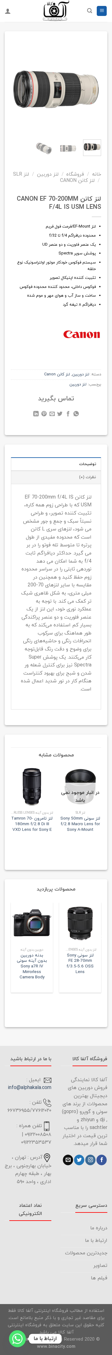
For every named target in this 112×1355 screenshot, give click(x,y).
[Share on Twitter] (60, 415)
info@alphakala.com (29, 1087)
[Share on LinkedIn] (36, 415)
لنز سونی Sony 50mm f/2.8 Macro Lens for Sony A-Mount (80, 824)
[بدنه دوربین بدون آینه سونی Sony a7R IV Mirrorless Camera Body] (32, 923)
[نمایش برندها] (81, 333)
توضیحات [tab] (87, 464)
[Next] (16, 86)
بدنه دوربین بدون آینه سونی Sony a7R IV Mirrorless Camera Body (32, 966)
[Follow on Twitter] (79, 1160)
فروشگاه (75, 174)
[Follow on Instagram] (90, 1160)
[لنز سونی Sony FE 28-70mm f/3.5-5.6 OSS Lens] (80, 923)
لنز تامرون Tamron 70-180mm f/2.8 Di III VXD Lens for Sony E (32, 824)
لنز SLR (21, 174)
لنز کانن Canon (77, 180)
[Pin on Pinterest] (44, 415)
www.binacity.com (56, 1346)
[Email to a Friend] (51, 415)
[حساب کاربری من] (8, 11)
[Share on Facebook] (68, 415)
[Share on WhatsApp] (76, 415)
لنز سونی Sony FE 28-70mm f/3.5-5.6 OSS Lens (80, 964)
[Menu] (102, 11)
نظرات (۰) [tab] (87, 477)
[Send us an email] (68, 1160)
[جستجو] (89, 11)
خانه (96, 174)
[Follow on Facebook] (101, 1160)
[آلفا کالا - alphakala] (56, 11)
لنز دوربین (47, 174)
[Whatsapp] (17, 1338)
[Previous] (92, 86)
